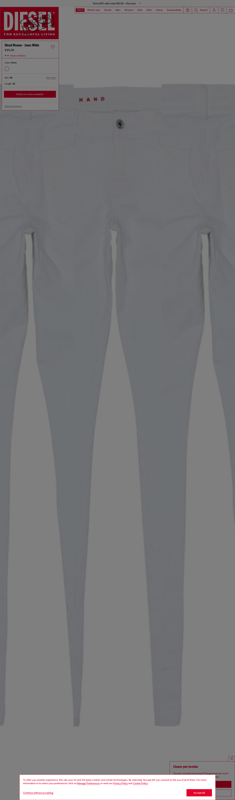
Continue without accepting (38, 792)
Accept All (199, 792)
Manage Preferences (88, 783)
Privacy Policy (120, 783)
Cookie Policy (140, 783)
